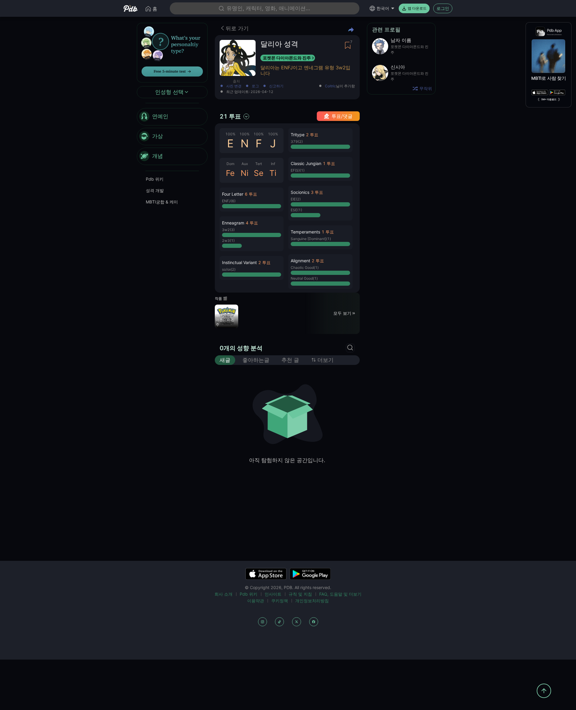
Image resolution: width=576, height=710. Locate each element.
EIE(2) (296, 199)
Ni (244, 173)
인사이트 (273, 594)
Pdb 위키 (155, 179)
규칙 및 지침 (300, 594)
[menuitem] (172, 116)
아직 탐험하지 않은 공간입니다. (287, 460)
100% (230, 134)
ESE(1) (296, 210)
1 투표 (329, 163)
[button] (251, 199)
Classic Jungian (306, 163)
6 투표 (251, 194)
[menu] (172, 136)
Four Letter (232, 194)
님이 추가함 (340, 86)
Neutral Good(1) (304, 278)
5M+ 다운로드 (548, 99)
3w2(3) (228, 229)
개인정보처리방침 (312, 600)
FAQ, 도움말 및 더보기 (340, 594)
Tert (258, 163)
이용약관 (255, 600)
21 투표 (230, 116)
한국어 (382, 8)
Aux (245, 163)
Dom (230, 163)
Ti (272, 173)
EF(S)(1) (297, 170)
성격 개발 (155, 190)
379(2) (297, 141)
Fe (230, 173)
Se (258, 173)
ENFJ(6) (229, 201)
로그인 (442, 8)
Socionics (300, 192)
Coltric (330, 86)
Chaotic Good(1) (305, 267)
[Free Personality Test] (172, 52)
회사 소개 (223, 594)
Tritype (297, 134)
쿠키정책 (279, 600)
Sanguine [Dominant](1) (311, 238)
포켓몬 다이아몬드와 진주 (287, 57)
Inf (273, 163)
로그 (255, 86)
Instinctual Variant (239, 262)
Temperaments (305, 231)
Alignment (300, 260)
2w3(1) (228, 240)
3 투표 (317, 192)
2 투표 (264, 262)
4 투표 (252, 222)
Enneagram (233, 222)
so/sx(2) (229, 269)
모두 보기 (342, 313)
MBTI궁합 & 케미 (162, 201)
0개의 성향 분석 (241, 348)
